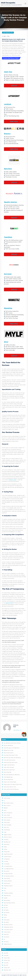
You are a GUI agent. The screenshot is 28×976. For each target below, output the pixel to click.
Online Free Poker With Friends (10, 762)
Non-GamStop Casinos (9, 876)
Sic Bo (5, 917)
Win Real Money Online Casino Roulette (12, 743)
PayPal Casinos (7, 883)
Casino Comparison (8, 812)
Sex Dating (6, 910)
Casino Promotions (8, 817)
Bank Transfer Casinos (8, 803)
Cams (5, 810)
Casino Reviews (7, 820)
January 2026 (7, 957)
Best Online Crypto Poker (9, 769)
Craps (5, 832)
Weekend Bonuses (8, 944)
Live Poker (6, 861)
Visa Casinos (6, 936)
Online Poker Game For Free (10, 786)
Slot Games (6, 922)
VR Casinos (6, 941)
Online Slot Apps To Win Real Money (11, 747)
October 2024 (7, 967)
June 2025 (6, 962)
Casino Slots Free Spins (9, 767)
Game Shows (6, 844)
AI (4, 800)
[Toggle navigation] (25, 3)
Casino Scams (7, 822)
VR (4, 939)
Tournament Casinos (8, 929)
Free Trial (14, 121)
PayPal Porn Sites (12, 479)
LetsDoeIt (7, 104)
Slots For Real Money (8, 745)
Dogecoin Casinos (7, 834)
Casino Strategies (7, 824)
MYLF (6, 342)
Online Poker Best (7, 772)
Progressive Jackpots (8, 893)
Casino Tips (6, 827)
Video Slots (6, 934)
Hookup (5, 849)
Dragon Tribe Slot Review (9, 764)
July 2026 (6, 953)
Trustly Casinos (7, 932)
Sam (5, 36)
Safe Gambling (7, 900)
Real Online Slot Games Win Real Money (12, 757)
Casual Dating (7, 829)
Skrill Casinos (7, 919)
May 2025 (6, 965)
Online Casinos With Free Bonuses (11, 789)
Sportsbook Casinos (8, 924)
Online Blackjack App (8, 777)
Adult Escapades (8, 3)
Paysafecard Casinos (8, 885)
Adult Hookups (7, 798)
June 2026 (6, 955)
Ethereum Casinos (8, 837)
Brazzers (7, 133)
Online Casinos (7, 878)
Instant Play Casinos (8, 854)
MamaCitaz (8, 308)
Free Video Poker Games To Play (11, 755)
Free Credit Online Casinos (9, 760)
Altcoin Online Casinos (8, 752)
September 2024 (7, 970)
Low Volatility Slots (8, 866)
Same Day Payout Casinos (9, 902)
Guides (5, 846)
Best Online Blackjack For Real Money (12, 774)
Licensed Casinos (7, 856)
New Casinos (6, 871)
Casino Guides (7, 815)
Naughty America (10, 202)
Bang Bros (8, 168)
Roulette (5, 897)
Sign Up (14, 85)
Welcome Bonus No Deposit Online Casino (13, 784)
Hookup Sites (6, 851)
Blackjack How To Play (8, 750)
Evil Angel (8, 274)
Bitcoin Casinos (7, 805)
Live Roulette (6, 863)
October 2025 (7, 960)
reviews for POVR (9, 602)
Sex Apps (6, 905)
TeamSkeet (8, 237)
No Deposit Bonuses (8, 873)
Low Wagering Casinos (8, 868)
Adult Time (8, 72)
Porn (8, 36)
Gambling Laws (7, 841)
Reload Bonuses (7, 895)
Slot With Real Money (8, 779)
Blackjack (6, 807)
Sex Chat (6, 907)
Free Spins (6, 839)
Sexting (5, 914)
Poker (5, 888)
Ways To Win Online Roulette (10, 781)
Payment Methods (8, 880)
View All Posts (17, 730)
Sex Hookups (6, 912)
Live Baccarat (6, 858)
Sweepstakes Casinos (8, 927)
